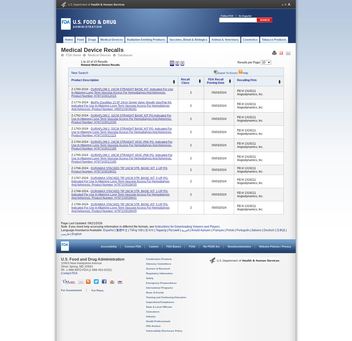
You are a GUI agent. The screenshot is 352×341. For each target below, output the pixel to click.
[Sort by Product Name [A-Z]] (174, 81)
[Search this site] (265, 21)
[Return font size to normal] (285, 4)
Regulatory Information (159, 273)
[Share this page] (281, 54)
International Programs (159, 287)
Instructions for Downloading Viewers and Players (187, 226)
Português (243, 230)
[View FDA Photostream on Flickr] (121, 283)
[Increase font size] (289, 4)
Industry (151, 316)
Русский (174, 230)
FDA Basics (173, 246)
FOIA (192, 246)
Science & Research (158, 268)
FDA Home (73, 55)
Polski (230, 230)
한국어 (149, 230)
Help (245, 73)
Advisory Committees (158, 264)
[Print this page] (274, 54)
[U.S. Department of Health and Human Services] (93, 6)
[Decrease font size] (282, 4)
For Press (97, 290)
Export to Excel (227, 73)
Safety (149, 278)
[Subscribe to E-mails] (81, 283)
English (77, 234)
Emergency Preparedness (161, 283)
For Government (71, 290)
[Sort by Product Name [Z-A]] (174, 83)
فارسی (65, 234)
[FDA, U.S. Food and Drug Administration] (88, 28)
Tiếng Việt (136, 230)
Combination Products (159, 259)
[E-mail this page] (288, 54)
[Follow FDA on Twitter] (97, 283)
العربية (185, 230)
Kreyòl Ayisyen (201, 230)
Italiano (256, 230)
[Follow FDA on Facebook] (105, 283)
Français (218, 230)
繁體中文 (122, 230)
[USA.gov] (69, 283)
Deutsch (269, 230)
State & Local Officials (159, 307)
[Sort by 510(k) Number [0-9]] (200, 80)
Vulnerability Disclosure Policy (164, 331)
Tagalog (161, 230)
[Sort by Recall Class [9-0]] (200, 82)
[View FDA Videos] (113, 283)
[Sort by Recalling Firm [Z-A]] (279, 83)
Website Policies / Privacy (275, 246)
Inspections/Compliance (160, 302)
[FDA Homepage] (65, 248)
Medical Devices (99, 55)
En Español (245, 16)
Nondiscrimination (239, 246)
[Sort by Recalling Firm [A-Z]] (279, 81)
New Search (79, 73)
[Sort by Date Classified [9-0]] (230, 82)
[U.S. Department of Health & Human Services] (244, 262)
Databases (125, 55)
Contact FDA (133, 246)
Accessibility (109, 246)
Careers (154, 246)
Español (108, 230)
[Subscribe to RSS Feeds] (89, 283)
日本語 (281, 230)
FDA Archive (153, 326)
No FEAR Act (211, 246)
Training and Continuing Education (166, 297)
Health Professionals (158, 321)
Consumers (152, 311)
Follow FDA (227, 16)
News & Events (155, 292)
